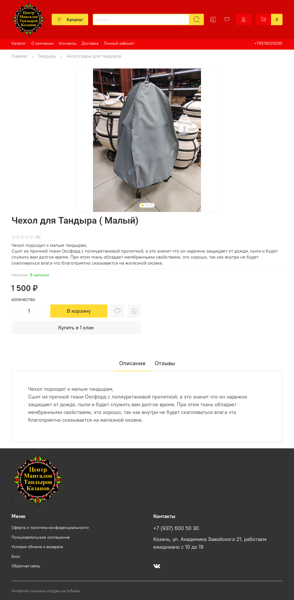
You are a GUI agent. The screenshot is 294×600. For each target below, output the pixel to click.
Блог (15, 556)
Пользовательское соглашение (40, 537)
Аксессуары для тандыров (93, 56)
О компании (42, 43)
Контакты (67, 43)
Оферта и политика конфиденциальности (50, 527)
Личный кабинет (119, 43)
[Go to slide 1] (142, 205)
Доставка (90, 43)
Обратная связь (25, 565)
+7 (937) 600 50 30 (176, 528)
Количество (23, 300)
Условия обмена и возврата (37, 546)
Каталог (75, 19)
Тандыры (47, 56)
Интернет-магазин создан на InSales (45, 590)
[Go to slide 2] (147, 205)
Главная (19, 56)
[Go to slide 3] (151, 205)
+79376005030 (268, 43)
